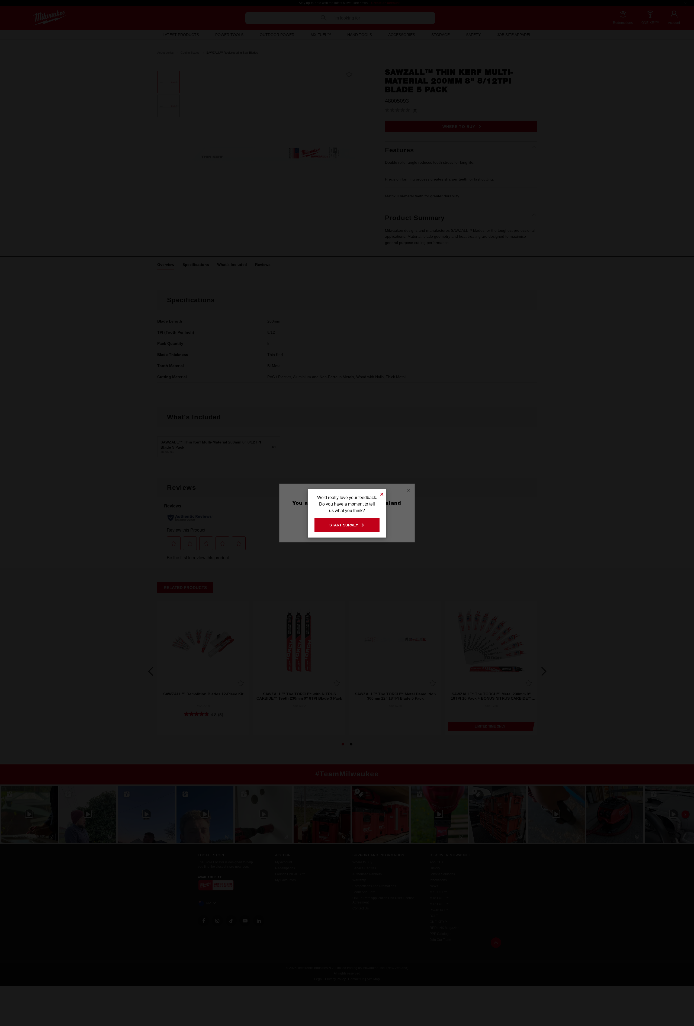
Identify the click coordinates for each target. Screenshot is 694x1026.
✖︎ (382, 493)
